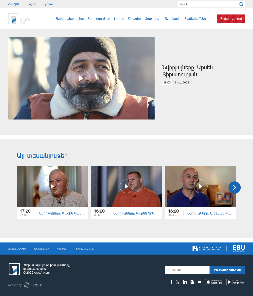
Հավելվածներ (195, 18)
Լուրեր (119, 18)
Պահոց (61, 248)
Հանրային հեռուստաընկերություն (14, 269)
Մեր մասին (171, 18)
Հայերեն (14, 4)
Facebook (171, 282)
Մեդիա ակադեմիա (69, 18)
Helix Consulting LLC (25, 285)
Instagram (192, 282)
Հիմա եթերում (231, 18)
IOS (214, 282)
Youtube (199, 282)
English (32, 4)
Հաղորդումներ (99, 18)
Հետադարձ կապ (84, 248)
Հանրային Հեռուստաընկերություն (23, 18)
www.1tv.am (42, 272)
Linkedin (185, 282)
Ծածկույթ (152, 18)
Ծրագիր (134, 18)
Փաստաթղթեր (17, 248)
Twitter (177, 282)
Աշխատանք (41, 248)
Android (235, 282)
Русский (48, 4)
